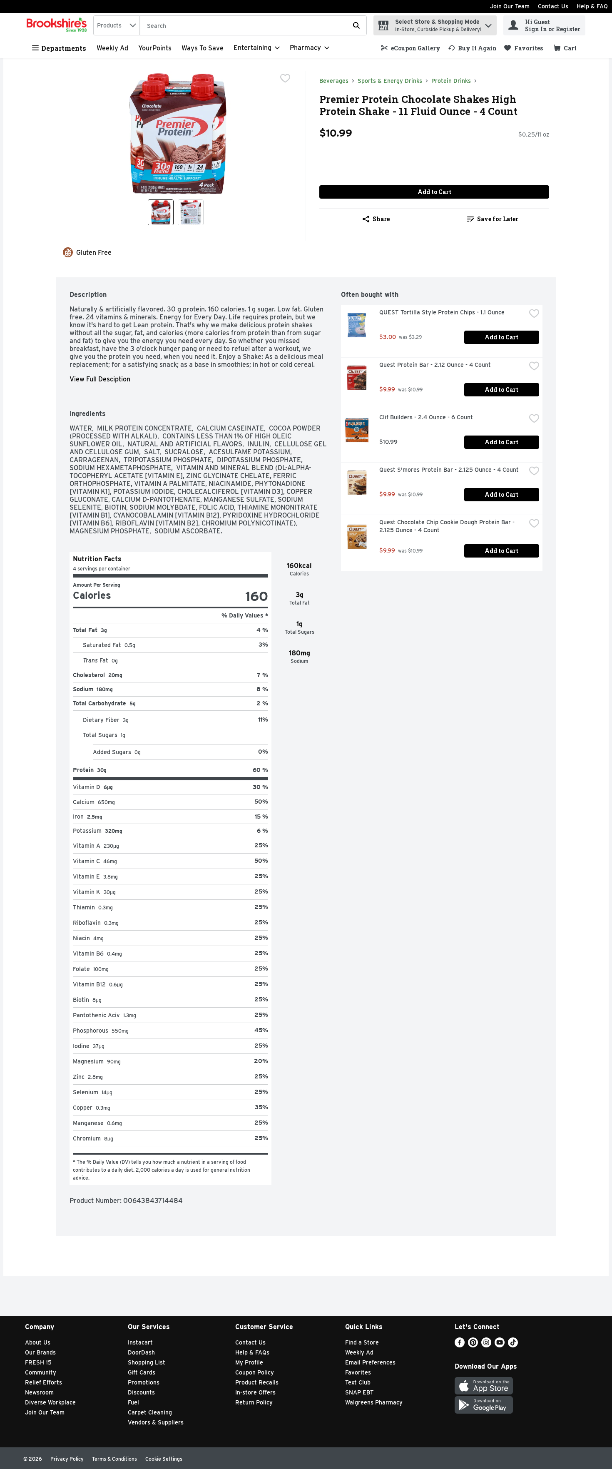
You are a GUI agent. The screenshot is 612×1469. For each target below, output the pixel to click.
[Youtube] (500, 1345)
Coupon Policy (254, 1372)
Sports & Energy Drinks (390, 80)
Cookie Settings (163, 1459)
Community (40, 1372)
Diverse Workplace (50, 1402)
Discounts (141, 1392)
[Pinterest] (473, 1345)
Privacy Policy (67, 1459)
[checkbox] (285, 78)
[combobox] (116, 25)
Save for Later (497, 219)
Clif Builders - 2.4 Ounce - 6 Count (426, 417)
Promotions (143, 1382)
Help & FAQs (252, 1352)
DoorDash (141, 1352)
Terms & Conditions (114, 1459)
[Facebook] (460, 1345)
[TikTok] (513, 1345)
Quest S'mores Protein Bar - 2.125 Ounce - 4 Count (449, 469)
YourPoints (155, 48)
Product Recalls (257, 1382)
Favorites (358, 1372)
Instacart (140, 1342)
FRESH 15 (38, 1362)
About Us (37, 1342)
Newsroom (39, 1392)
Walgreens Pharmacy (374, 1402)
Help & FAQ (592, 6)
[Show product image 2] (191, 212)
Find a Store (362, 1342)
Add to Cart (434, 192)
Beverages (333, 80)
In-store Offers (255, 1392)
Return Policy (254, 1402)
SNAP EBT (359, 1392)
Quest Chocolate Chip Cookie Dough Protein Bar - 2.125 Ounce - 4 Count (447, 526)
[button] (488, 23)
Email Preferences (370, 1362)
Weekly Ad (112, 48)
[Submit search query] (356, 25)
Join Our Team (510, 6)
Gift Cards (141, 1372)
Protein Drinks (451, 80)
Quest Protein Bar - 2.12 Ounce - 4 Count (435, 364)
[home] (58, 25)
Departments (63, 48)
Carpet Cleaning (150, 1412)
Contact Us (553, 6)
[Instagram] (486, 1345)
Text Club (358, 1382)
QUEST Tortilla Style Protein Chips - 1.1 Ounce (442, 312)
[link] (410, 48)
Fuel (133, 1402)
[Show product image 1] (161, 212)
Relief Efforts (43, 1382)
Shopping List (146, 1362)
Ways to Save (203, 48)
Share (381, 219)
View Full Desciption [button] (100, 379)
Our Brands (40, 1352)
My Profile (249, 1362)
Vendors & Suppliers (156, 1422)
